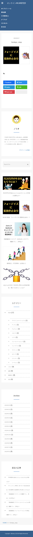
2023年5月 (7, 413)
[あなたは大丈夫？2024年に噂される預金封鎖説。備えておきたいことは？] (16, 275)
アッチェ (14, 324)
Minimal (13, 533)
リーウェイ (14, 362)
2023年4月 (7, 418)
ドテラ (13, 337)
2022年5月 (7, 451)
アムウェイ (14, 329)
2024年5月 (7, 405)
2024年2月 (7, 409)
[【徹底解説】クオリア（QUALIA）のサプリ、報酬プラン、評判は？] (16, 229)
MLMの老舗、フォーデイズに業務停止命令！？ (16, 217)
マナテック (14, 350)
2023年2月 (7, 426)
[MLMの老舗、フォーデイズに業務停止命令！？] (16, 207)
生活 (4, 27)
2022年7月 (7, 447)
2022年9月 (7, 439)
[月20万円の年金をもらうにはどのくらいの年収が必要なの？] (16, 183)
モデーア (14, 354)
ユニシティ (14, 358)
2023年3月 (7, 422)
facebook (8, 82)
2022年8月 (7, 443)
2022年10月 (8, 434)
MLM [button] (5, 23)
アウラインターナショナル (18, 320)
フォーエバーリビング (17, 341)
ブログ (5, 19)
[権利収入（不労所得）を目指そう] (16, 253)
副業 (4, 12)
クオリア (14, 333)
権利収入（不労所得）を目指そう (16, 263)
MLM (9, 312)
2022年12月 (8, 430)
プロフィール (7, 8)
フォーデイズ (15, 345)
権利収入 (6, 16)
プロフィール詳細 (24, 150)
